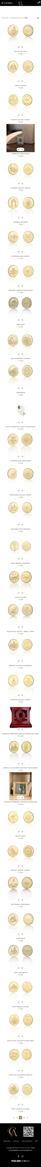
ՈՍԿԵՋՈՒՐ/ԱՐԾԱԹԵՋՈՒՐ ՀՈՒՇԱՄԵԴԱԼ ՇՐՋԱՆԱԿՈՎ (20, 802)
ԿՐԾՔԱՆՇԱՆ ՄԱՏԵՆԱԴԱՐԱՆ (20, 154)
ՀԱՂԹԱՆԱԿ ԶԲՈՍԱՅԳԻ (20, 222)
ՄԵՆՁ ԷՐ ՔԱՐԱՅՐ (20, 597)
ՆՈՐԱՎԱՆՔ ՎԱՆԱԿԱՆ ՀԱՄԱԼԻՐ (21, 700)
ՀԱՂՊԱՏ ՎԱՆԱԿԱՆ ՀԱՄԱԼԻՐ (20, 256)
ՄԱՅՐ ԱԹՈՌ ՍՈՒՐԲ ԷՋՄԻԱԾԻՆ (20, 529)
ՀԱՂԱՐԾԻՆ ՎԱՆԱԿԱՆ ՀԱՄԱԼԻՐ (21, 188)
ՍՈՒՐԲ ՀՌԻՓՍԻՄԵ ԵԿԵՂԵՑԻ (20, 1109)
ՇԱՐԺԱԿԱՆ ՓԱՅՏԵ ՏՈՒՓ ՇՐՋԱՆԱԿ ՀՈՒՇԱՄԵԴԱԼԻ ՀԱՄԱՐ (20, 734)
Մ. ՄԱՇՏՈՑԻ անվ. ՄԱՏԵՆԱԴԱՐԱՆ (20, 461)
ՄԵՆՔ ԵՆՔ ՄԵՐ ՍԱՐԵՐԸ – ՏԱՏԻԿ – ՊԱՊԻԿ (20, 631)
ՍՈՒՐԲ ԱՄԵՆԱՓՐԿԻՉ (20, 973)
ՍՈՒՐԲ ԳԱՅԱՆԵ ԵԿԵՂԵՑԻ (20, 1007)
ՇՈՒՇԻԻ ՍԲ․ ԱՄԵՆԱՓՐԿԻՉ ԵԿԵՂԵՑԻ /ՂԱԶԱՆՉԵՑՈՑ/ (20, 768)
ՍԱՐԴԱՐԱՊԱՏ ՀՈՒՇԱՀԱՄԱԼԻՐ (20, 904)
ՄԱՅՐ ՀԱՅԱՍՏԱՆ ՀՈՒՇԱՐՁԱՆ (20, 563)
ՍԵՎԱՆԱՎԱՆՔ (20, 938)
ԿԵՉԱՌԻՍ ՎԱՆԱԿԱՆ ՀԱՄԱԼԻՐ (20, 120)
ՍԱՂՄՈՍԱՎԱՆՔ (20, 836)
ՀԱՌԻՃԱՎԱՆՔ (20, 393)
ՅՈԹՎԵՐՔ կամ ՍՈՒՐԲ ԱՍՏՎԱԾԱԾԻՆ (20, 665)
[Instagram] (22, 1156)
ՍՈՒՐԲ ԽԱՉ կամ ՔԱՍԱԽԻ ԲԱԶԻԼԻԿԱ (20, 1075)
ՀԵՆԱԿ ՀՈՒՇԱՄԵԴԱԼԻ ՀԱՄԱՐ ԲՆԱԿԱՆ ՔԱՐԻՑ (20, 427)
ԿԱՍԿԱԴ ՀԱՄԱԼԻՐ (20, 86)
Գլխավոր (4, 18)
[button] (18, 47)
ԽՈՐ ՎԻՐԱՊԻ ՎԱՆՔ (20, 51)
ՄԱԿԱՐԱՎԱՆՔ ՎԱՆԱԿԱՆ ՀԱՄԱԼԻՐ (20, 495)
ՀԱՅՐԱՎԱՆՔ (20, 324)
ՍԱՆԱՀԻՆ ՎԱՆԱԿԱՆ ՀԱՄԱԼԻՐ (20, 870)
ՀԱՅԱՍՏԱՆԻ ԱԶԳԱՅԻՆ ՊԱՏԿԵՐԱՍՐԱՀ (20, 290)
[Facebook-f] (19, 1156)
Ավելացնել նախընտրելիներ (22, 47)
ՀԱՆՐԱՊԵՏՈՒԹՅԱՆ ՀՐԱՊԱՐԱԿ (20, 358)
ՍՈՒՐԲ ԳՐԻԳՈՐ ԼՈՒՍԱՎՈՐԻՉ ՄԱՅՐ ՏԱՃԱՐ (20, 1041)
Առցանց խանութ (16, 18)
